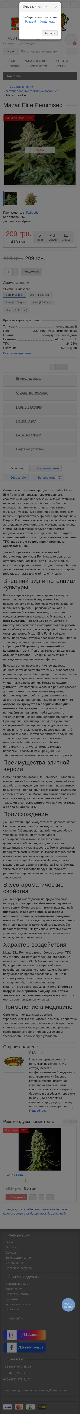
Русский (30, 21)
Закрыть (49, 33)
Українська (47, 21)
